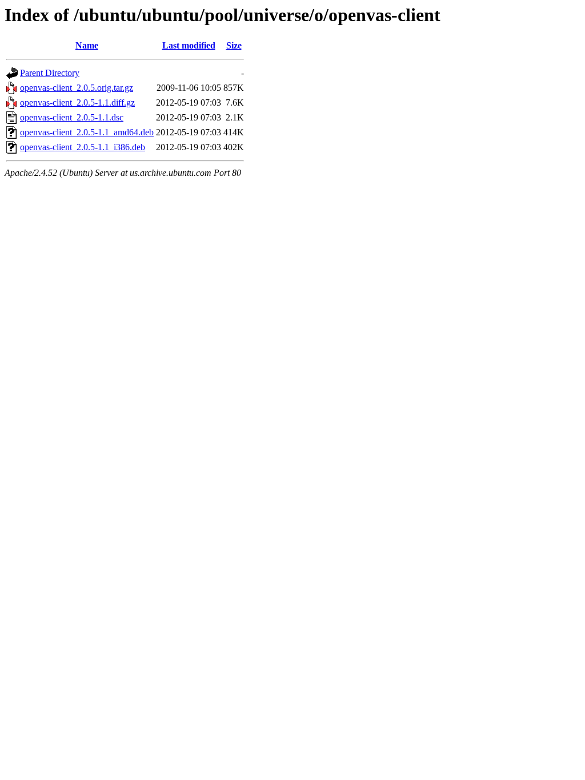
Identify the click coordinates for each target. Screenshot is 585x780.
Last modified (188, 45)
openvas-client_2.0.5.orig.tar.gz (76, 88)
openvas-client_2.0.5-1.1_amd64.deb (87, 132)
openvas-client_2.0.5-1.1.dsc (71, 117)
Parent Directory (49, 73)
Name (86, 45)
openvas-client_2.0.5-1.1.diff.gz (77, 102)
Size (234, 45)
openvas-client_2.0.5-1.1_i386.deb (82, 147)
